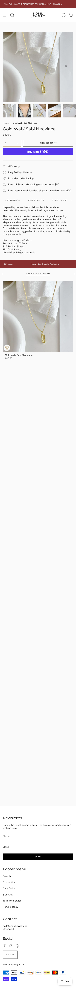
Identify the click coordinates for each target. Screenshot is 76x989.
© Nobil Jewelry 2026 (13, 964)
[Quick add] (7, 348)
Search (7, 876)
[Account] (64, 15)
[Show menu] (4, 15)
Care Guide (9, 888)
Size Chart (8, 894)
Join (38, 856)
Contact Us (9, 882)
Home (6, 123)
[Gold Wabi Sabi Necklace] (38, 316)
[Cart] (71, 15)
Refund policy (10, 906)
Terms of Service (12, 900)
